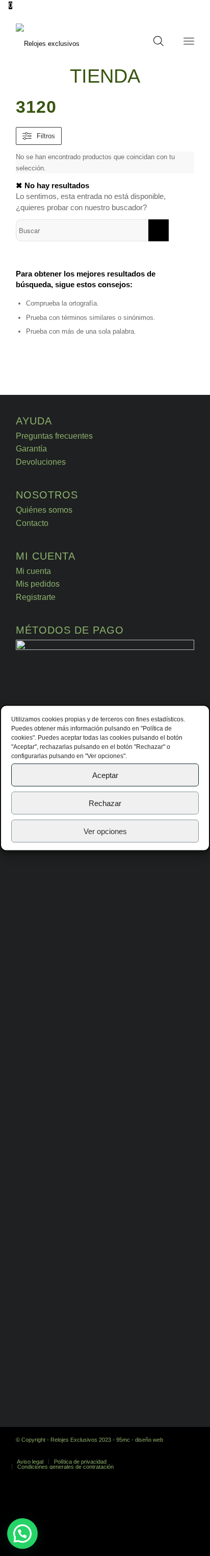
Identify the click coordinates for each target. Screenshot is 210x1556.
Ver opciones (105, 830)
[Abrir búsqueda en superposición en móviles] (158, 43)
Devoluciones (41, 462)
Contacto (32, 523)
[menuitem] (30, 1461)
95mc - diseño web (139, 1440)
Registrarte (36, 597)
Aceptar (105, 774)
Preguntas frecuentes (54, 436)
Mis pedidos (38, 584)
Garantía (31, 448)
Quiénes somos (44, 510)
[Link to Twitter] (186, 1451)
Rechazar (105, 802)
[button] (22, 1533)
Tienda (105, 76)
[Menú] (188, 41)
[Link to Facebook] (171, 1451)
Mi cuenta (33, 571)
